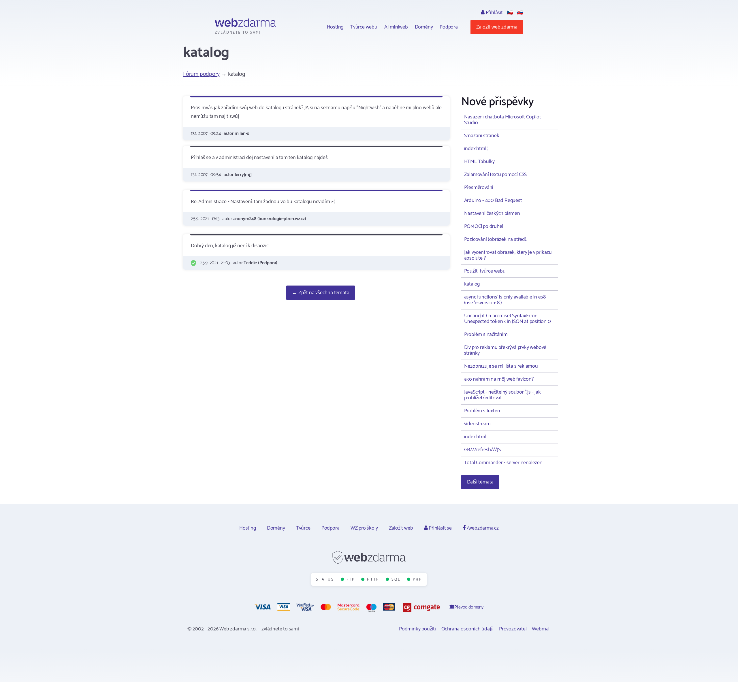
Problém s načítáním (486, 334)
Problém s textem (483, 411)
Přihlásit (494, 12)
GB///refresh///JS (482, 449)
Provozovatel (513, 629)
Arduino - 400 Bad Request (493, 200)
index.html (475, 436)
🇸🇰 (520, 12)
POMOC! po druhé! (483, 226)
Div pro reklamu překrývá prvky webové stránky (505, 350)
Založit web (401, 528)
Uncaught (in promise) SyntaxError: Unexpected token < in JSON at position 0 (507, 318)
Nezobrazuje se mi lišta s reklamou (501, 366)
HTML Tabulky (479, 161)
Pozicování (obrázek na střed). (495, 239)
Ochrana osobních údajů (467, 629)
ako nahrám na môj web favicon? (499, 379)
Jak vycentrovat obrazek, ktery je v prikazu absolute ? (508, 255)
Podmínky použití (417, 629)
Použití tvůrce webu (485, 271)
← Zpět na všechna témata (320, 292)
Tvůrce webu (363, 27)
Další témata (480, 482)
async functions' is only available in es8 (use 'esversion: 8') (505, 300)
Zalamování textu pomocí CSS (495, 174)
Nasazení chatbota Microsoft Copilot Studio (502, 120)
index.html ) (476, 148)
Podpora (449, 27)
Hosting (335, 27)
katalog (472, 284)
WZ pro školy (364, 528)
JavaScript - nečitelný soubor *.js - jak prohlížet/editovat (502, 395)
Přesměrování (479, 187)
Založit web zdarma (496, 27)
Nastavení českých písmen (492, 213)
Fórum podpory (201, 74)
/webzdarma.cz (482, 528)
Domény (424, 27)
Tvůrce (303, 528)
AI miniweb (396, 27)
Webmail (541, 629)
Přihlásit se (439, 528)
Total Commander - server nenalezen (503, 462)
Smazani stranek (481, 135)
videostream (477, 424)
